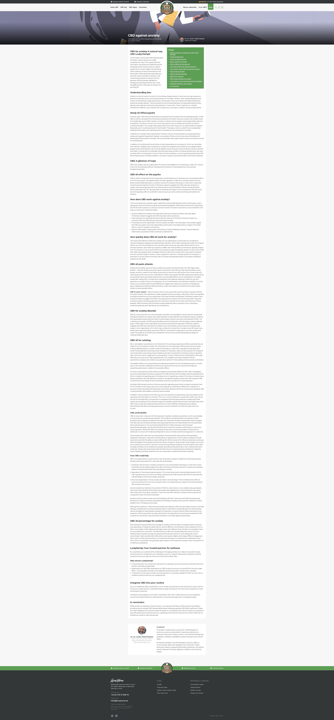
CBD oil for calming (176, 76)
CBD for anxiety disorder (178, 74)
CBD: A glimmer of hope (178, 62)
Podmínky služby (162, 687)
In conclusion (174, 86)
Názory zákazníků (189, 7)
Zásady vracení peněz (196, 693)
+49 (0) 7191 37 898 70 (120, 695)
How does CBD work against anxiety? (183, 67)
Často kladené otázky (196, 684)
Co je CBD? (203, 7)
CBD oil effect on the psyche (180, 64)
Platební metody (195, 690)
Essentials (143, 7)
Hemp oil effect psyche (178, 59)
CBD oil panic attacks (177, 71)
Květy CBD (114, 7)
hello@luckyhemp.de (119, 701)
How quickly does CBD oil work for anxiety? (185, 69)
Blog (210, 7)
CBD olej (123, 7)
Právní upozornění (162, 693)
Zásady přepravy (195, 687)
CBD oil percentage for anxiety (180, 79)
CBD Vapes (133, 7)
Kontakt (159, 684)
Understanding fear (177, 57)
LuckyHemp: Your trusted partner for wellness (186, 81)
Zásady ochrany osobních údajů (166, 690)
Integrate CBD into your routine (181, 84)
